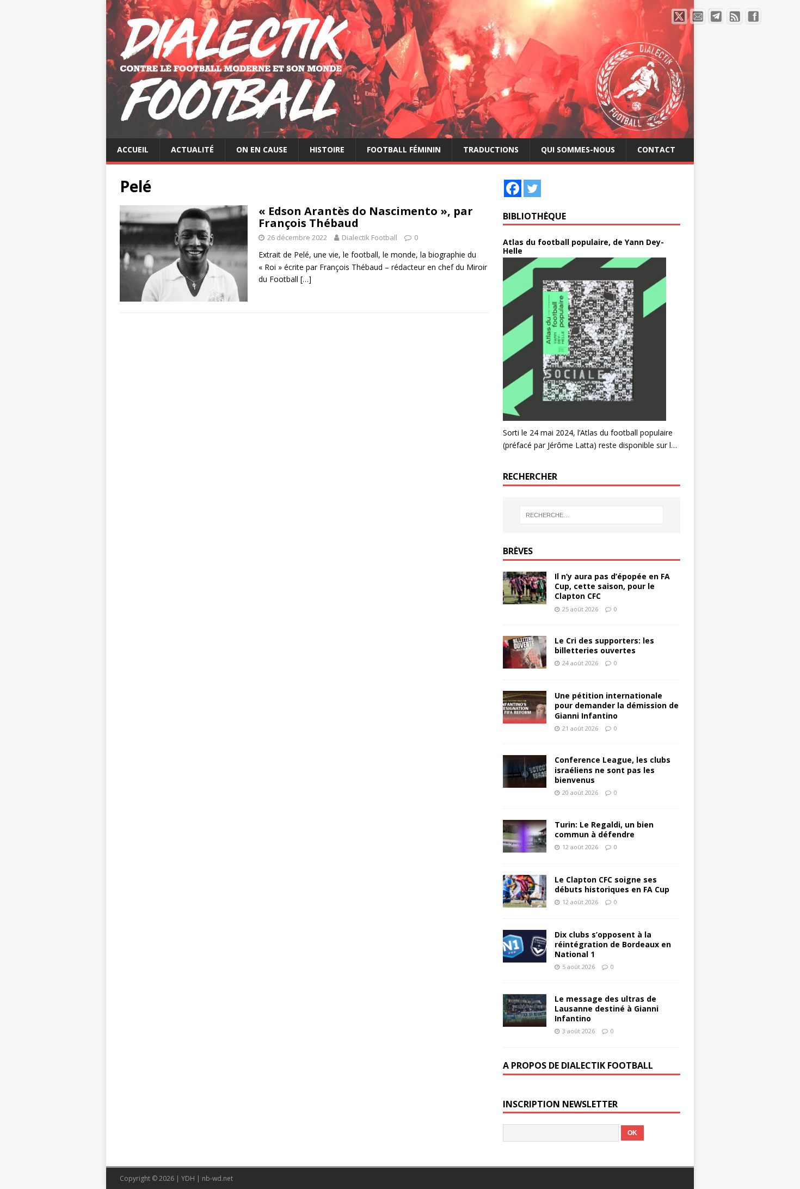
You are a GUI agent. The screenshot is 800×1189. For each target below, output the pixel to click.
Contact (656, 149)
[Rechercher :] (592, 515)
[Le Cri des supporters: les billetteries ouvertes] (524, 662)
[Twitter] (532, 188)
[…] (305, 279)
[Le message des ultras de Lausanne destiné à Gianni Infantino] (524, 1020)
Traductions (491, 149)
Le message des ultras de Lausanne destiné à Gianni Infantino (607, 1008)
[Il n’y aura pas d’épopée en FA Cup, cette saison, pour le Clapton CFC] (524, 598)
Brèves (518, 551)
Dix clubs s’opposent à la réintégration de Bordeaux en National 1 (613, 944)
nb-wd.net (217, 1178)
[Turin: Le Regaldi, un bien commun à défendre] (524, 846)
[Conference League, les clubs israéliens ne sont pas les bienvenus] (524, 781)
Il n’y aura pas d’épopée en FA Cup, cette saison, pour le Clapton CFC (612, 586)
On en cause (261, 149)
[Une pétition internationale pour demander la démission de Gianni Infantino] (524, 717)
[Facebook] (512, 188)
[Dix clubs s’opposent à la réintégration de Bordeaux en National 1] (524, 956)
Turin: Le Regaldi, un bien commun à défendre (604, 829)
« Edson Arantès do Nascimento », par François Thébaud (366, 217)
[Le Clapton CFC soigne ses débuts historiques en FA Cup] (524, 901)
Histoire (327, 149)
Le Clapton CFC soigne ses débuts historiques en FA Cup (612, 884)
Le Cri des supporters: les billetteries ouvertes (604, 645)
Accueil (133, 149)
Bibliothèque (534, 216)
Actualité (192, 149)
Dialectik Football (369, 237)
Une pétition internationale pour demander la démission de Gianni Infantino (617, 705)
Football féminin (404, 149)
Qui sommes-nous (578, 149)
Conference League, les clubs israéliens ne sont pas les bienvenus (612, 770)
